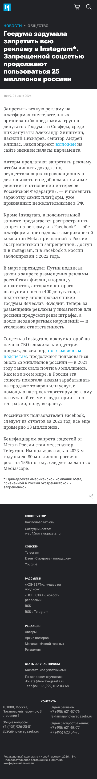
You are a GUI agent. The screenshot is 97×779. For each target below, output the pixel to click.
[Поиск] (89, 7)
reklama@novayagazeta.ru (71, 716)
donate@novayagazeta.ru (44, 681)
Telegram (32, 552)
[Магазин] (77, 7)
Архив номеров (37, 638)
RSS (28, 606)
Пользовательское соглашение (26, 760)
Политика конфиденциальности (33, 761)
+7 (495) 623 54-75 (64, 732)
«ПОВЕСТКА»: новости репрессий (42, 597)
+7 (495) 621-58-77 (65, 727)
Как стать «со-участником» (45, 670)
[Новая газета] (8, 7)
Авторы (30, 632)
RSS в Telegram (36, 611)
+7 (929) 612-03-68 (54, 686)
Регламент (33, 649)
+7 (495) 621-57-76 (65, 711)
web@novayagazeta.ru (43, 533)
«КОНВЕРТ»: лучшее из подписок (43, 587)
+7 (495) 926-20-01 (17, 727)
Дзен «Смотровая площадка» (48, 558)
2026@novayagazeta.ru (21, 731)
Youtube (31, 564)
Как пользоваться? (39, 522)
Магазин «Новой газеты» (44, 644)
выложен (66, 144)
